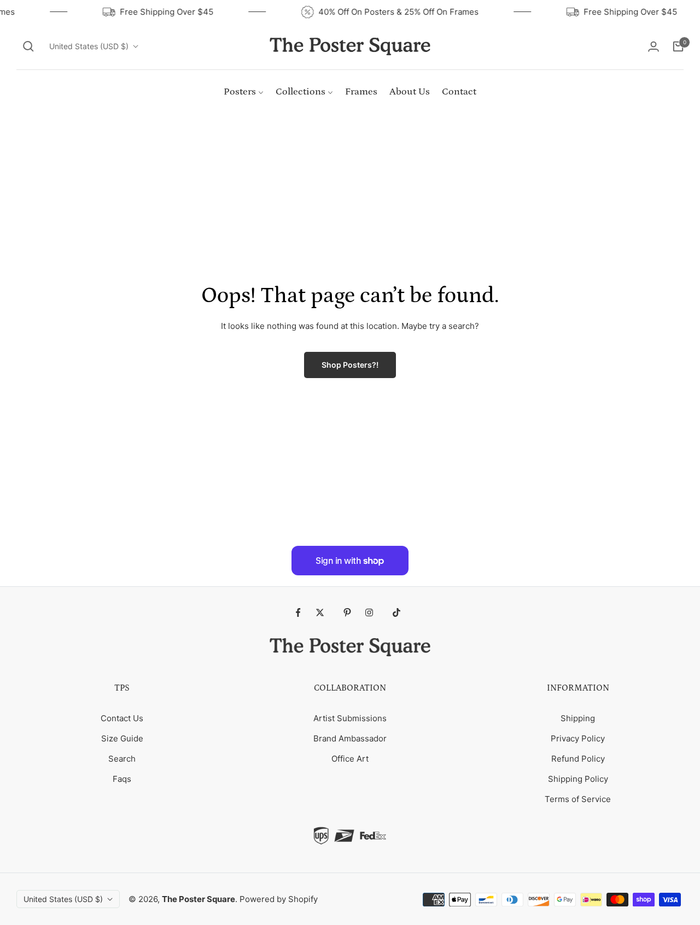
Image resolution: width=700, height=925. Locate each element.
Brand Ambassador (350, 738)
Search (122, 758)
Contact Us (122, 718)
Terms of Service (578, 799)
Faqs (122, 779)
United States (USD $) (89, 46)
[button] (28, 46)
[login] (653, 46)
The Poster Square (198, 899)
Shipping (578, 718)
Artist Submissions (350, 718)
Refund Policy (578, 758)
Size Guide (122, 738)
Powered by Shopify (279, 899)
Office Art (350, 758)
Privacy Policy (578, 738)
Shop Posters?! (350, 364)
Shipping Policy (578, 779)
